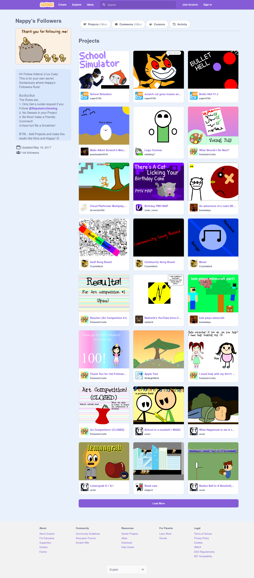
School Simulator (101, 94)
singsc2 (148, 490)
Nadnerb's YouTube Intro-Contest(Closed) (162, 318)
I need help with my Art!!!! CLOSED (217, 374)
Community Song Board (159, 262)
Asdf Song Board (101, 262)
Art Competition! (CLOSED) (107, 429)
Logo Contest (153, 150)
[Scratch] (46, 4)
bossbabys (205, 210)
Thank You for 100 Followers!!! (108, 374)
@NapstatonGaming (43, 108)
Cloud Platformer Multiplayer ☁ (108, 206)
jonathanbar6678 (99, 154)
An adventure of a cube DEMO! (217, 206)
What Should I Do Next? (214, 150)
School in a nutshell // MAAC (162, 429)
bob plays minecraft (211, 318)
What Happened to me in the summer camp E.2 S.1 (217, 429)
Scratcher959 (97, 210)
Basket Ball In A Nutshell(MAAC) (217, 486)
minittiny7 (149, 154)
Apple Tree (151, 374)
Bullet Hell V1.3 (208, 94)
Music (203, 262)
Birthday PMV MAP (156, 206)
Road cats (150, 486)
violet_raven (151, 210)
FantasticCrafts (207, 154)
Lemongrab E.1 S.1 (102, 486)
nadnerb (148, 322)
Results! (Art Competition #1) (108, 318)
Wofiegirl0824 (151, 378)
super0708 (95, 98)
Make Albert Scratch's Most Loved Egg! (108, 150)
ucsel (147, 434)
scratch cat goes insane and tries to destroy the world (162, 94)
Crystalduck (96, 266)
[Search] (104, 4)
